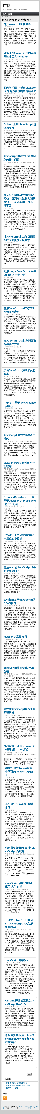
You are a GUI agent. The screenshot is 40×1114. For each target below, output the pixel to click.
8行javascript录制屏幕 (17, 24)
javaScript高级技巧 (15, 636)
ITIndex (20, 1106)
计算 (6, 759)
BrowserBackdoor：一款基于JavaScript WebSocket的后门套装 (20, 501)
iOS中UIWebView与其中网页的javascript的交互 (19, 772)
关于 (35, 1108)
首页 (4, 14)
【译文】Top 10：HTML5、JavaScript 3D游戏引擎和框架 (20, 924)
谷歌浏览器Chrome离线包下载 (18, 1085)
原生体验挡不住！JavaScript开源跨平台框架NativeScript (20, 1038)
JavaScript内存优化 (17, 960)
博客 (29, 1108)
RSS (5, 1098)
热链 (10, 14)
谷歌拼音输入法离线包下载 (16, 1083)
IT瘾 (6, 5)
